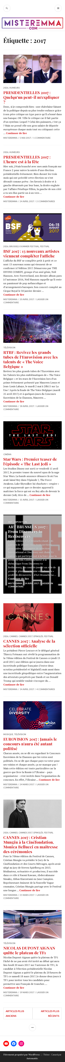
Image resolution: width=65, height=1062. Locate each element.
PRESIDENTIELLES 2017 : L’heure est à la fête (26, 159)
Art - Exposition (17, 522)
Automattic (32, 1058)
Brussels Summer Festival (24, 246)
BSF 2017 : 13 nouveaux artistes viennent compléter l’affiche (31, 253)
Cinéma (7, 454)
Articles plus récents (50, 1013)
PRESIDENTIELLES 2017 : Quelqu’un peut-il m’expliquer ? (31, 97)
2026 (5, 87)
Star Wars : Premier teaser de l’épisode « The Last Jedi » (30, 461)
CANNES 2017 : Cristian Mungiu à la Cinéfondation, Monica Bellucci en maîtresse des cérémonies (30, 844)
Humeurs (14, 87)
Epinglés (38, 636)
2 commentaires (45, 201)
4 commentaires (45, 689)
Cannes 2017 (25, 636)
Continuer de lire (16, 133)
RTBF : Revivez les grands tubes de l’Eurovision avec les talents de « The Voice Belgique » (30, 359)
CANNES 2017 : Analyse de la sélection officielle (29, 643)
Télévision (9, 347)
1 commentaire (41, 138)
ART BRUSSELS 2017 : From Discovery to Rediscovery (27, 531)
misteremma (10, 138)
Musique (8, 734)
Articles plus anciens (15, 1013)
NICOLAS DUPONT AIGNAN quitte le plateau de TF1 (29, 950)
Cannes (13, 636)
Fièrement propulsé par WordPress (21, 1054)
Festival (44, 246)
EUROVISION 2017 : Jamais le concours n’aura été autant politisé (30, 743)
